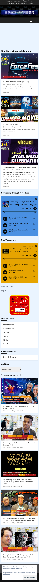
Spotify (30, 3)
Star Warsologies (30, 474)
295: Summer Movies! (10, 124)
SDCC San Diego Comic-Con (19, 438)
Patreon (30, 1)
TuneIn (5, 336)
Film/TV (5, 399)
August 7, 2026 (16, 559)
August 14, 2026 (16, 486)
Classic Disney (7, 397)
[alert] (19, 291)
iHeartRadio (7, 344)
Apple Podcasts (12, 3)
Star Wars (23, 401)
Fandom (5, 472)
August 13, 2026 (17, 522)
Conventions (15, 397)
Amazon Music (22, 3)
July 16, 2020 (16, 84)
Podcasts (5, 76)
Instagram (9, 1)
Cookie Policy (6, 574)
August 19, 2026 (17, 411)
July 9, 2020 (16, 127)
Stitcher (6, 340)
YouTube (24, 1)
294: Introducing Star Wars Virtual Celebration (19, 167)
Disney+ (28, 397)
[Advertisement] (19, 35)
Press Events (6, 438)
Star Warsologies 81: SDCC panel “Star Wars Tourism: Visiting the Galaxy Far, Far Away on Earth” (18, 482)
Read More (6, 92)
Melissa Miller (7, 486)
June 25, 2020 (16, 169)
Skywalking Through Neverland (18, 76)
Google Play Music (9, 328)
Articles (5, 436)
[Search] (35, 20)
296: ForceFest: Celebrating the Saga (16, 82)
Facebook (17, 1)
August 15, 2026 (17, 447)
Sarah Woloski (7, 84)
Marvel (10, 399)
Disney (22, 397)
